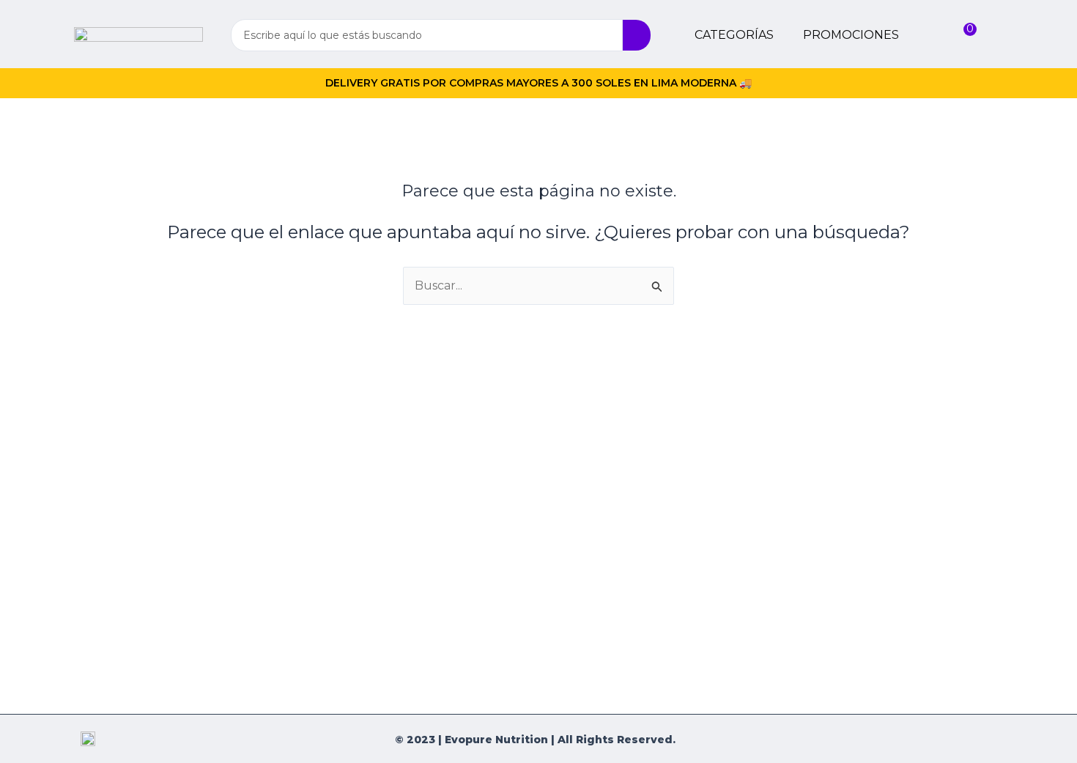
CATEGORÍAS (734, 35)
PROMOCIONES (851, 35)
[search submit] (637, 35)
